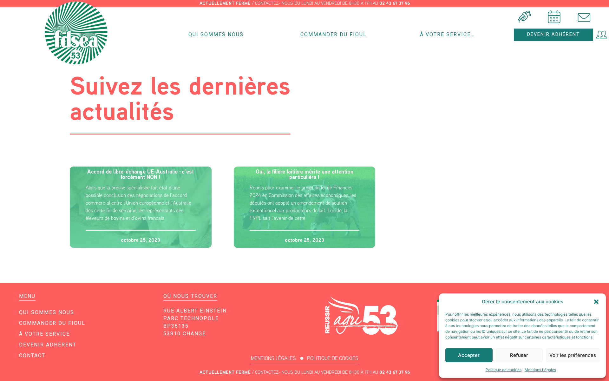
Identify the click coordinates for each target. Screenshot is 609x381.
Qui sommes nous (216, 34)
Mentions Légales (540, 369)
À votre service (44, 334)
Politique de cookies (503, 369)
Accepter (469, 355)
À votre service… (447, 34)
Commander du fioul (333, 34)
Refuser (519, 355)
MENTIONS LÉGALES (273, 358)
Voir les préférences (572, 355)
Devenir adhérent (47, 345)
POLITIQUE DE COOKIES (332, 358)
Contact (32, 355)
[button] (596, 302)
